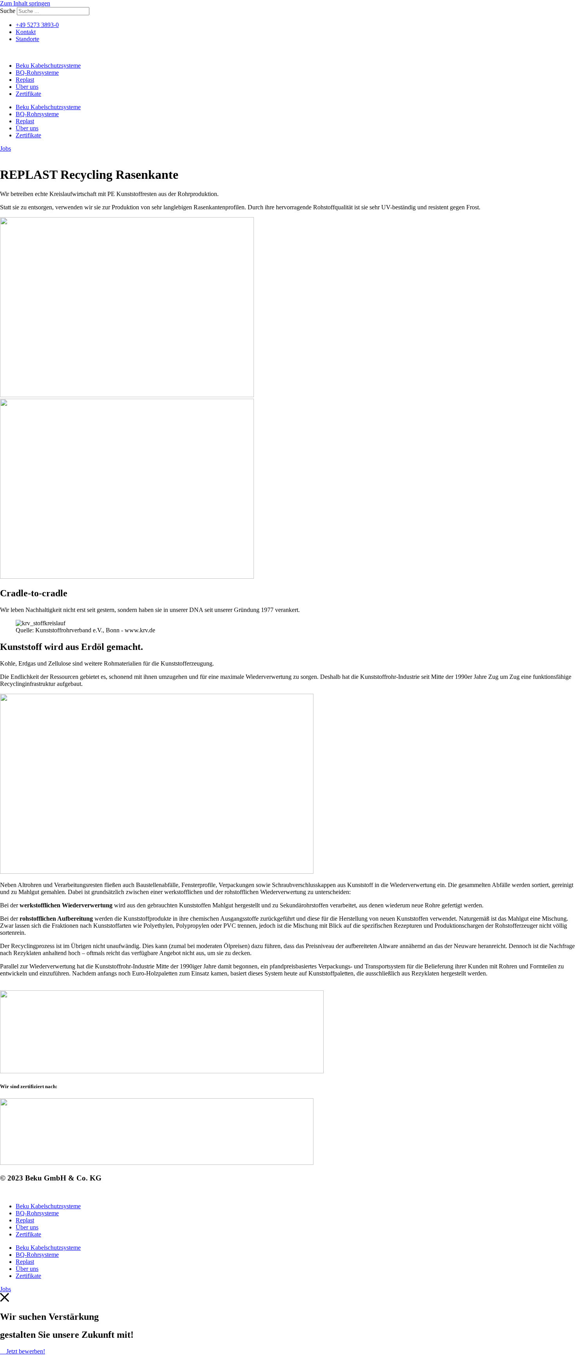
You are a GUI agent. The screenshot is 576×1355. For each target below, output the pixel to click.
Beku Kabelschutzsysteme (48, 65)
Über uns (27, 86)
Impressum (13, 1192)
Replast (25, 79)
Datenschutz (46, 1192)
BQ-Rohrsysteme (37, 72)
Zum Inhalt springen (25, 3)
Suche (7, 10)
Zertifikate (28, 93)
